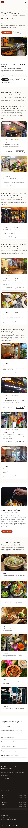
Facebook (3, 819)
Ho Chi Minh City (6, 82)
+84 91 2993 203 (5, 815)
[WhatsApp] (16, 825)
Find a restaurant (7, 32)
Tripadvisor (14, 819)
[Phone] (13, 825)
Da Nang (17, 79)
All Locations (5, 79)
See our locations (7, 531)
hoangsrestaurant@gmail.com (7, 817)
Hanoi (11, 79)
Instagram (9, 819)
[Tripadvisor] (8, 778)
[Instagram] (6, 825)
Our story (17, 32)
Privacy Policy (4, 785)
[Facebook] (2, 825)
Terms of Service (4, 787)
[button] (14, 137)
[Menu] (25, 2)
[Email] (9, 825)
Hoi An (23, 79)
